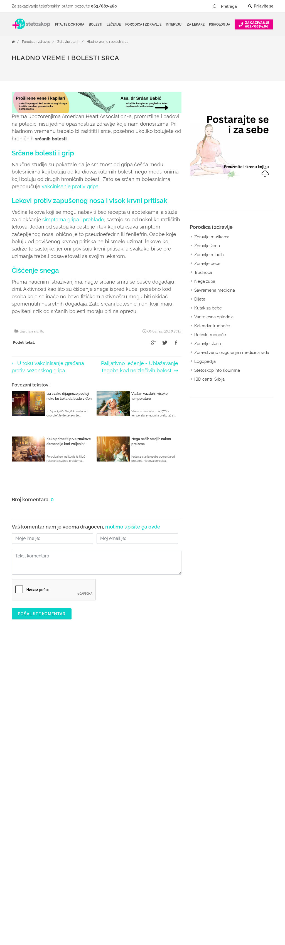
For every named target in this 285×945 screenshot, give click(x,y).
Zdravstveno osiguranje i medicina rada (231, 352)
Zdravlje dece (207, 263)
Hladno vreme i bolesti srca (108, 42)
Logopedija (205, 361)
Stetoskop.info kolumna (217, 370)
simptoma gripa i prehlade (73, 219)
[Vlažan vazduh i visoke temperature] (113, 403)
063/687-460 (104, 6)
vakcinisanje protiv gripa (70, 186)
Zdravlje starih (68, 42)
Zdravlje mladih (209, 254)
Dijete (199, 299)
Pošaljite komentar (41, 614)
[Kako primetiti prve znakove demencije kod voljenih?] (28, 449)
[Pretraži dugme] (215, 6)
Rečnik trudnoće (210, 334)
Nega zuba (204, 281)
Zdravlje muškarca (211, 236)
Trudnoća (203, 272)
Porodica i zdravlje (36, 42)
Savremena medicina (214, 290)
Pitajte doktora (69, 24)
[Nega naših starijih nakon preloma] (113, 449)
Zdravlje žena (207, 245)
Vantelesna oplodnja (214, 316)
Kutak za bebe (208, 308)
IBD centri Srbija (209, 379)
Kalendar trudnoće (212, 325)
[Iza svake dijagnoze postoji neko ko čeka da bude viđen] (28, 403)
